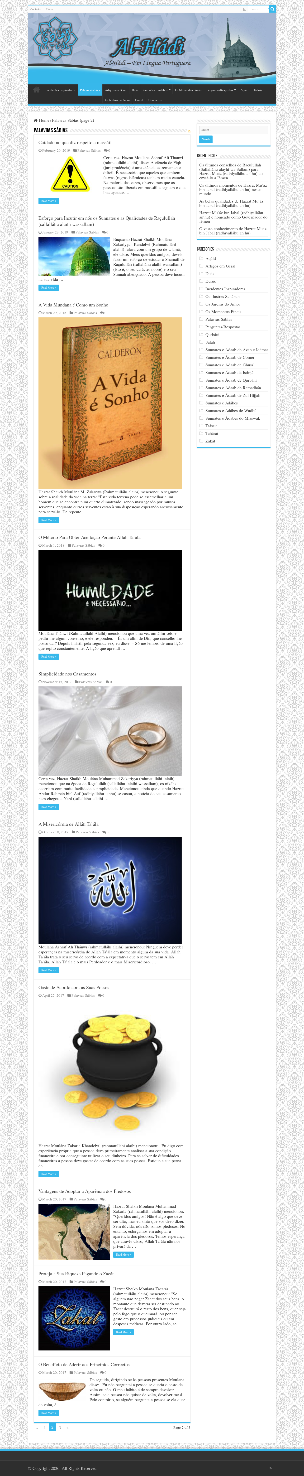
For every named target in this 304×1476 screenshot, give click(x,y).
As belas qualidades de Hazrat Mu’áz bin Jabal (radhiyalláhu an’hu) (231, 203)
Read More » (48, 201)
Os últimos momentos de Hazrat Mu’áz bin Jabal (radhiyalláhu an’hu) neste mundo (233, 189)
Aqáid (244, 90)
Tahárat (211, 433)
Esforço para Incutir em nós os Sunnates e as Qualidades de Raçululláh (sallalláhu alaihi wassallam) (106, 221)
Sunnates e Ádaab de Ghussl (230, 365)
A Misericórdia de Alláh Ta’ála (68, 824)
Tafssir (258, 90)
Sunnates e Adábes (155, 90)
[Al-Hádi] (152, 48)
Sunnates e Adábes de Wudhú (230, 410)
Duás (135, 90)
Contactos (36, 9)
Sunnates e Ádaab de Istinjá (229, 372)
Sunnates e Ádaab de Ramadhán (233, 387)
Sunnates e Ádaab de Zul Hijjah (232, 395)
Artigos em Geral (116, 90)
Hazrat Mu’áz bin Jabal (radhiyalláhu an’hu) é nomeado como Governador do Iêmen (233, 217)
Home (49, 9)
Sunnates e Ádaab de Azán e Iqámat (236, 349)
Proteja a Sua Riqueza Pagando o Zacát (76, 1273)
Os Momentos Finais (188, 90)
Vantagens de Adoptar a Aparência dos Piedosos (84, 1191)
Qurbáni (212, 334)
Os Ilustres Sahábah (222, 296)
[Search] (272, 9)
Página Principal (36, 89)
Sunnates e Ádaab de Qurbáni (231, 380)
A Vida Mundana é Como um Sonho (73, 304)
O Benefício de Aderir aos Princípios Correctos (84, 1364)
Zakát (210, 441)
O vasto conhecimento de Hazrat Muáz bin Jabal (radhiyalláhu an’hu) (232, 231)
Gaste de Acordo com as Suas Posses (73, 987)
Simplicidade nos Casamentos (67, 673)
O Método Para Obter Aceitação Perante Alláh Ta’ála (89, 537)
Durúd (139, 100)
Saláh (210, 342)
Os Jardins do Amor (117, 100)
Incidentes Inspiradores (60, 90)
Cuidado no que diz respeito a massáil (75, 142)
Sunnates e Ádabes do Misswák (232, 418)
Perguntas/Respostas (220, 90)
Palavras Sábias (90, 90)
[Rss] (244, 9)
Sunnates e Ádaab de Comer (229, 357)
